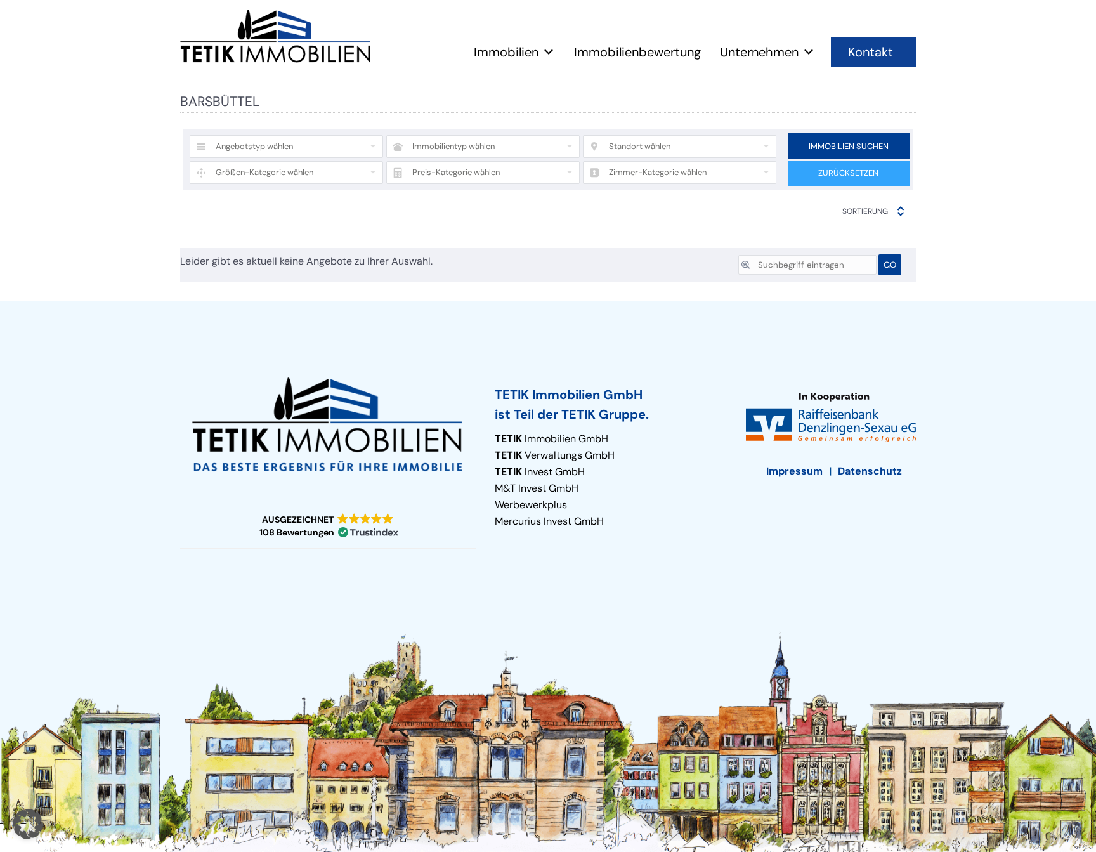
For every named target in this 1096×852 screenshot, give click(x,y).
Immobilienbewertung (637, 52)
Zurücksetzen (848, 172)
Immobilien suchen (849, 146)
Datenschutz (870, 471)
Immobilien (506, 52)
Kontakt (870, 52)
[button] (328, 526)
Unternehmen (759, 52)
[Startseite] (275, 36)
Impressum (794, 471)
